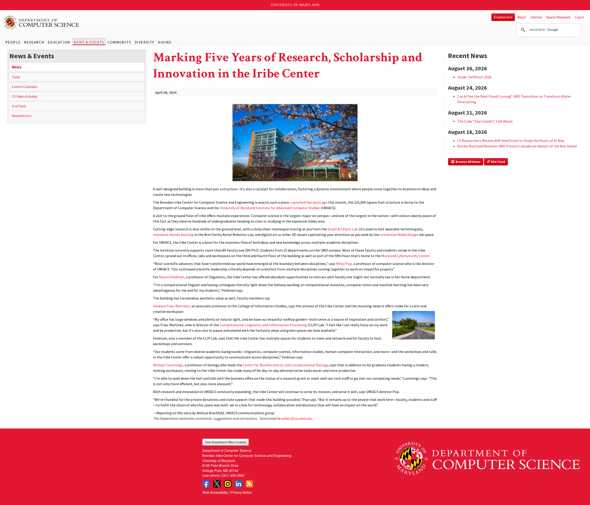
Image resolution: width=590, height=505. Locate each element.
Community (119, 42)
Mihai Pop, (344, 263)
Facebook (206, 483)
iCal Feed (19, 106)
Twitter (217, 483)
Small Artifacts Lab (342, 229)
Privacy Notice (241, 492)
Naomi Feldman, (172, 277)
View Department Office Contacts (225, 442)
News (16, 67)
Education (59, 42)
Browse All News (467, 162)
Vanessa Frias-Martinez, (172, 306)
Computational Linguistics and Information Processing (263, 325)
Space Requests (558, 17)
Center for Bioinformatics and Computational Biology (285, 365)
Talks (16, 77)
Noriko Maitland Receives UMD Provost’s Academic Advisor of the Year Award (517, 146)
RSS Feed (497, 162)
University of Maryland (295, 5)
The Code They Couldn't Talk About (485, 121)
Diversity (144, 42)
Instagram (227, 483)
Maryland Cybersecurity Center (405, 255)
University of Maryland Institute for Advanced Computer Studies (270, 208)
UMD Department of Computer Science (41, 22)
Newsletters (21, 115)
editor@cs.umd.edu (296, 418)
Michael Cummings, (168, 365)
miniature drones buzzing (173, 234)
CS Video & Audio (24, 96)
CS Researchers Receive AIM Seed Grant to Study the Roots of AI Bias (510, 140)
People (13, 42)
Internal (536, 17)
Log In (579, 17)
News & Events (89, 42)
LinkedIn (238, 483)
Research (34, 42)
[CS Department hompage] (487, 457)
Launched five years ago (308, 202)
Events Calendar (24, 86)
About (521, 17)
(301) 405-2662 (232, 475)
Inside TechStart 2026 (474, 77)
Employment (503, 17)
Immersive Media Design (399, 234)
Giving (164, 42)
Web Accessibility (215, 492)
